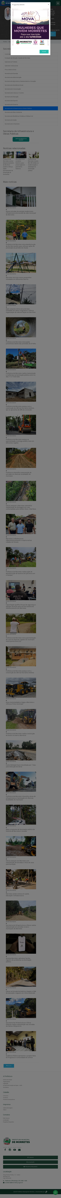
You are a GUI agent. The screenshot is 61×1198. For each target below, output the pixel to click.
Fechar (44, 51)
